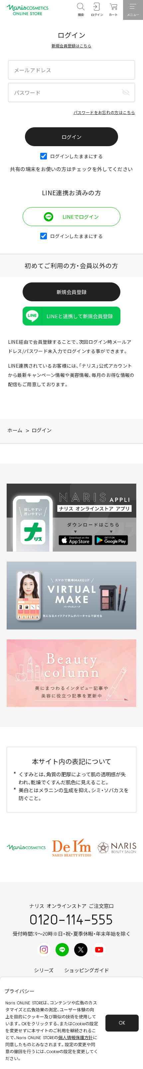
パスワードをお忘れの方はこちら (104, 112)
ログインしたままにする (76, 156)
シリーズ (44, 970)
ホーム (14, 430)
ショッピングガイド (86, 970)
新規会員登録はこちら (71, 45)
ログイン (42, 430)
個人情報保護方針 (75, 1038)
